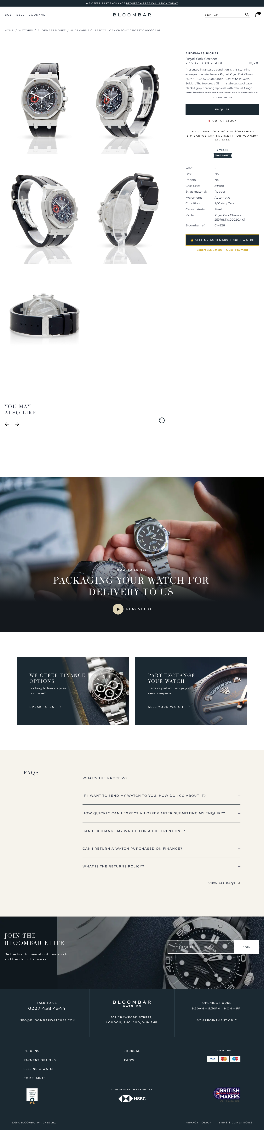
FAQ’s (129, 1060)
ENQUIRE (222, 109)
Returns (31, 1051)
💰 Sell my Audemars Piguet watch (222, 239)
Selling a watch (39, 1069)
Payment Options (40, 1060)
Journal (37, 14)
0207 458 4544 (47, 1008)
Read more (222, 97)
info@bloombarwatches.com (47, 1020)
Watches (26, 30)
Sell (20, 14)
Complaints (35, 1078)
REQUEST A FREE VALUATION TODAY (152, 3)
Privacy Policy (198, 1122)
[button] (162, 778)
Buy (8, 14)
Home (9, 30)
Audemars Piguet (52, 30)
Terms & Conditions (234, 1122)
